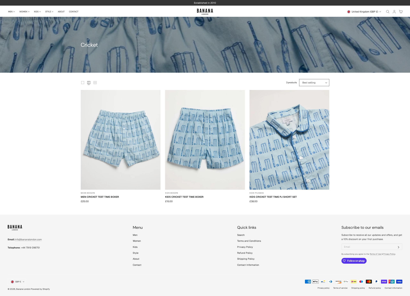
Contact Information (248, 264)
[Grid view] (83, 83)
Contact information (393, 288)
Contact (137, 264)
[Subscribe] (398, 247)
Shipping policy (358, 288)
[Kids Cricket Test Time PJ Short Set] (289, 140)
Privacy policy (323, 288)
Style (135, 252)
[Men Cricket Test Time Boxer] (120, 140)
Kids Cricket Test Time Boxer (184, 197)
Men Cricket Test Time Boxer (100, 197)
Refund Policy (245, 252)
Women (137, 241)
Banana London (23, 289)
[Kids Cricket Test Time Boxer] (205, 140)
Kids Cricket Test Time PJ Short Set (273, 197)
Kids (135, 246)
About (136, 258)
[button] (388, 12)
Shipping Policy (245, 258)
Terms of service (340, 288)
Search (241, 234)
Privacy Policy (245, 246)
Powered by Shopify (40, 289)
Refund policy (375, 288)
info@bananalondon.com (28, 239)
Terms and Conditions (249, 241)
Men (135, 234)
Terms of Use (376, 254)
